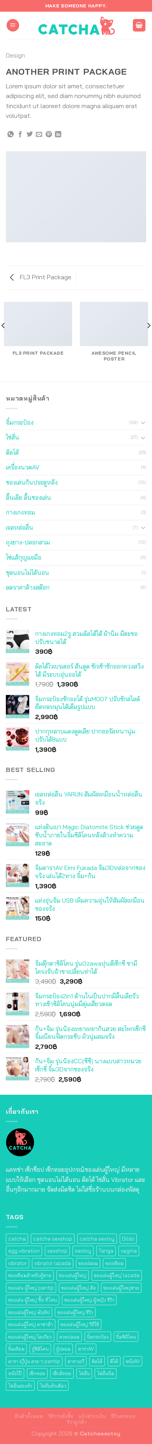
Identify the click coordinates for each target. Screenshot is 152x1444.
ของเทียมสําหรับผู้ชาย (29, 1275)
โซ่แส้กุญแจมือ (23, 557)
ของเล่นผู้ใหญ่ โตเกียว (30, 1337)
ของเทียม (114, 1263)
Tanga (106, 1251)
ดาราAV (86, 1349)
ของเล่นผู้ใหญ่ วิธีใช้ (79, 1324)
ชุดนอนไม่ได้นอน (27, 572)
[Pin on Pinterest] (49, 134)
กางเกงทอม (20, 512)
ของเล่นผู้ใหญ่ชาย (121, 1288)
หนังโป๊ (15, 1373)
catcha (17, 1239)
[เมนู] (13, 25)
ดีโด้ (114, 1361)
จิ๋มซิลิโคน (126, 1337)
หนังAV (132, 1361)
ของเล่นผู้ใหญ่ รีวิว (75, 1312)
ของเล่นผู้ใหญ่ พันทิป (29, 1312)
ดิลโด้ (12, 452)
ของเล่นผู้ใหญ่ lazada (117, 1275)
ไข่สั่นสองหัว (20, 1386)
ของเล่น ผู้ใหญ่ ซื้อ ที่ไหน (32, 1300)
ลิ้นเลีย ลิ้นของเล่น (28, 497)
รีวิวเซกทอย (123, 1416)
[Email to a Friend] (39, 134)
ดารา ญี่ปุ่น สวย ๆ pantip (34, 1361)
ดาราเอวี (75, 1361)
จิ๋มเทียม (16, 1349)
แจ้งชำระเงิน (92, 1416)
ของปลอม (88, 1263)
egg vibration (24, 1251)
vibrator (17, 1263)
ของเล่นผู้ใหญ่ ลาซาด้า (30, 1324)
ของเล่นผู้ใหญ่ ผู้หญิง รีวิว (89, 1300)
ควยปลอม (69, 1337)
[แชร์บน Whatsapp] (10, 134)
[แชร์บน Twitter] (30, 134)
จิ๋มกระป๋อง (20, 422)
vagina (129, 1251)
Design (15, 55)
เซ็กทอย (37, 1373)
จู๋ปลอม (63, 1349)
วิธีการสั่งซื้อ (61, 1416)
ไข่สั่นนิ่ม (105, 1373)
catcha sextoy (97, 1239)
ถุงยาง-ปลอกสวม (28, 542)
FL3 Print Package (44, 277)
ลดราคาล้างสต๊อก (27, 587)
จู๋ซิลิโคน (40, 1349)
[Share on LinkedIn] (58, 134)
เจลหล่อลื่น (19, 527)
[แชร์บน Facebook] (20, 134)
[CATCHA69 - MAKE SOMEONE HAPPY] (76, 25)
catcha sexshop (52, 1239)
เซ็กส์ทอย (62, 1373)
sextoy (83, 1251)
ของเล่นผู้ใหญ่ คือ (78, 1288)
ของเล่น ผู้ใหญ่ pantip (31, 1288)
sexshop (57, 1251)
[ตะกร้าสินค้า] (139, 25)
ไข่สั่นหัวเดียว (53, 1386)
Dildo (128, 1239)
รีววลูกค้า (77, 1422)
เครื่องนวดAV (22, 467)
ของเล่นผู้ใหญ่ (73, 1275)
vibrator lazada (52, 1263)
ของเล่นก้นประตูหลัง (32, 482)
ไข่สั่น (12, 437)
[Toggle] (143, 422)
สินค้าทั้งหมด (29, 1416)
